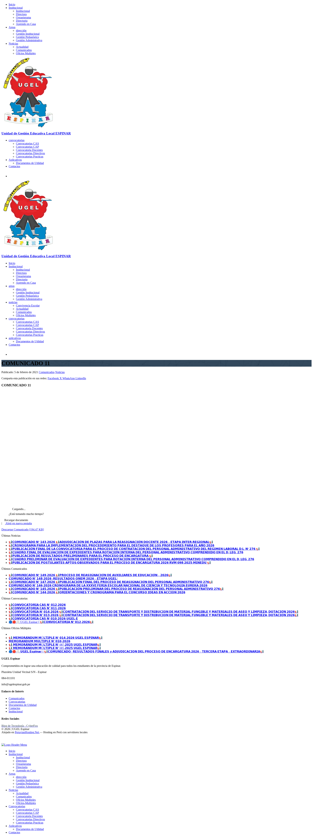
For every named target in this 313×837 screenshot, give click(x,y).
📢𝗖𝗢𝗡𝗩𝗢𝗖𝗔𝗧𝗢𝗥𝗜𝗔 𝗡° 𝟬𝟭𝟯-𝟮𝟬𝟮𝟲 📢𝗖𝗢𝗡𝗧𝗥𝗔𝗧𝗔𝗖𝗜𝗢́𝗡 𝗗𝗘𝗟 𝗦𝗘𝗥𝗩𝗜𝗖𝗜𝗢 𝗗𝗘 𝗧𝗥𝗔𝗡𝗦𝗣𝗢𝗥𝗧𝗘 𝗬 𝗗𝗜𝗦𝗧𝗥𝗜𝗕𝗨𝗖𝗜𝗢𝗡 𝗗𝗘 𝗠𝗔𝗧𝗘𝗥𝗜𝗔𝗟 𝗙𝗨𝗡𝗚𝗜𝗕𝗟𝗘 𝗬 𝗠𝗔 (153, 615)
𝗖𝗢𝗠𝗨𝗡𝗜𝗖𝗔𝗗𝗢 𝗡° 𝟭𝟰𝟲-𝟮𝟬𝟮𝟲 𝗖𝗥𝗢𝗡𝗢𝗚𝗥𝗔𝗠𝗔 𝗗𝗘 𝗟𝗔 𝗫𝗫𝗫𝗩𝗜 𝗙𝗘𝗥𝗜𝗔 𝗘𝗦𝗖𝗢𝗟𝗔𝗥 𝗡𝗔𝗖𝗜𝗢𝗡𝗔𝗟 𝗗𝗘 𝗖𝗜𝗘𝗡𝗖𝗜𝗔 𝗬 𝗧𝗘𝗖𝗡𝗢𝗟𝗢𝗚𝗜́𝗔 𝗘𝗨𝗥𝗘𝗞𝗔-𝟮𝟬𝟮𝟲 (108, 585)
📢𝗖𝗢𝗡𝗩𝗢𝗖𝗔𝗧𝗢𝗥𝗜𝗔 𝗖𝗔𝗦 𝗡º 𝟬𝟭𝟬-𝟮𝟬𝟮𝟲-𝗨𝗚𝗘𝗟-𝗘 (43, 618)
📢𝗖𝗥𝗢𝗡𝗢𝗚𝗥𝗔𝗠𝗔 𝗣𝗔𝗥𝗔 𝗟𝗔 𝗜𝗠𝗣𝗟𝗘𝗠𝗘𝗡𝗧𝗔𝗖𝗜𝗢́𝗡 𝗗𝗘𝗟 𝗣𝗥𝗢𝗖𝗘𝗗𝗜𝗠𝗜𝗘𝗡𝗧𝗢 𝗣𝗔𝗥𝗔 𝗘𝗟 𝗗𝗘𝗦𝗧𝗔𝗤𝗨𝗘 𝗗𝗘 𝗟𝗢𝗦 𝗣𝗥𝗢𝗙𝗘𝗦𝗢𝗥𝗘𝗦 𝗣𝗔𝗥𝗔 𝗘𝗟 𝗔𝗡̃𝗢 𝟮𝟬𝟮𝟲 (111, 545)
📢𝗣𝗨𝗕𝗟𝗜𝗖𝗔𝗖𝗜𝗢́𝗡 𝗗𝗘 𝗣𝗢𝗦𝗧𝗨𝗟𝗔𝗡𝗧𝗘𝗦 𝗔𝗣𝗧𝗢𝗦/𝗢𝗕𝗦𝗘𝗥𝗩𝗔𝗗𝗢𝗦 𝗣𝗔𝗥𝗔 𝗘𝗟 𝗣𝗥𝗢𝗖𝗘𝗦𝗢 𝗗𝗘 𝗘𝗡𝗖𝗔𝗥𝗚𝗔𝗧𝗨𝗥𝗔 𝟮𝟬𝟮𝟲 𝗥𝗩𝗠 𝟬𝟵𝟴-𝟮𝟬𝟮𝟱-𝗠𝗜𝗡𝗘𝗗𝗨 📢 (110, 562)
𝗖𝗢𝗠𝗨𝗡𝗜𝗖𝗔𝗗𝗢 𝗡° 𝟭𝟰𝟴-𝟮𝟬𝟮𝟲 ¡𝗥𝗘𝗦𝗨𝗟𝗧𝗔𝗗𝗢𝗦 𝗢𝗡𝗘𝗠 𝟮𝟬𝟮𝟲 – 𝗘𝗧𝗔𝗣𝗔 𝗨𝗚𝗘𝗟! (63, 578)
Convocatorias (17, 701)
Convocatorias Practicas (29, 156)
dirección (21, 30)
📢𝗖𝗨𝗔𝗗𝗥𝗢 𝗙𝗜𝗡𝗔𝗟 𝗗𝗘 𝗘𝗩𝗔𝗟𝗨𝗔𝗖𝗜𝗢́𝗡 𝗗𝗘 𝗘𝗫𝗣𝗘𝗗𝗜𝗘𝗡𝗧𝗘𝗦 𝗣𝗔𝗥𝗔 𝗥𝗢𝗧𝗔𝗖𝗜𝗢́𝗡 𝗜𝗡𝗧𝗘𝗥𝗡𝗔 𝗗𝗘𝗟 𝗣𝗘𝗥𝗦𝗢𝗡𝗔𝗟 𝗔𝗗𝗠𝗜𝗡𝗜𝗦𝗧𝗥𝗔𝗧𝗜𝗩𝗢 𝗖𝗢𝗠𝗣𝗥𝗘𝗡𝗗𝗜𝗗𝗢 (126, 552)
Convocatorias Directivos (30, 153)
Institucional (16, 7)
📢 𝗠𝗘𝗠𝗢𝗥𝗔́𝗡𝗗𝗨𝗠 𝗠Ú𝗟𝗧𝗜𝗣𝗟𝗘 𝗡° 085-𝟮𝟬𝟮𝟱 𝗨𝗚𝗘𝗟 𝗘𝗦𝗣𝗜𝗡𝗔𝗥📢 (55, 648)
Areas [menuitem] (12, 773)
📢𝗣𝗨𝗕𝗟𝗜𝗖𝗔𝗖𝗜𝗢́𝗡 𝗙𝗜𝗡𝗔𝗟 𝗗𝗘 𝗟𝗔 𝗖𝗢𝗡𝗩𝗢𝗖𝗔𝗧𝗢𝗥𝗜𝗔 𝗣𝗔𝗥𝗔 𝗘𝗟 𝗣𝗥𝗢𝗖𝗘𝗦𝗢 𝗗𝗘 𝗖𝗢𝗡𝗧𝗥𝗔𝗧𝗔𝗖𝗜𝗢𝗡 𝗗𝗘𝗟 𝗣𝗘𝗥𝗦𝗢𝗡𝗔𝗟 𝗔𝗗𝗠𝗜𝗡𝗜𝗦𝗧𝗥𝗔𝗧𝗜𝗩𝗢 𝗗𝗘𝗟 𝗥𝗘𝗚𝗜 (134, 548)
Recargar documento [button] (16, 520)
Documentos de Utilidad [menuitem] (30, 829)
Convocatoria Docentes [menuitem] (29, 816)
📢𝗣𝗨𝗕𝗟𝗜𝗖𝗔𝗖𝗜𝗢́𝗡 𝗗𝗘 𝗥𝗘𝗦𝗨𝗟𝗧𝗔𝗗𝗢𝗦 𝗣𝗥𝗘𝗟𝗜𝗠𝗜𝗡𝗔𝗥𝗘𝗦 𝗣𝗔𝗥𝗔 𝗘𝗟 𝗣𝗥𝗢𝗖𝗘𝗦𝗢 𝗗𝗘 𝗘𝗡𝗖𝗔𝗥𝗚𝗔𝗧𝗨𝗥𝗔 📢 (81, 555)
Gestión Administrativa (29, 40)
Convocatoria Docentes (29, 150)
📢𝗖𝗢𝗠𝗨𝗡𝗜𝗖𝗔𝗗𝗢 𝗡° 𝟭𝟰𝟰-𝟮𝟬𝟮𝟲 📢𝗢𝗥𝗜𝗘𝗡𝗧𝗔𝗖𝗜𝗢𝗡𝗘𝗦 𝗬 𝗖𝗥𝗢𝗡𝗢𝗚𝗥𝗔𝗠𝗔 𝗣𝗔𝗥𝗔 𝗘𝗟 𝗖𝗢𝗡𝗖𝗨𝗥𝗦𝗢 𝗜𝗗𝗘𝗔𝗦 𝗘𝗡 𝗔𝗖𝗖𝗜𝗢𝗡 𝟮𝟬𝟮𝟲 (97, 592)
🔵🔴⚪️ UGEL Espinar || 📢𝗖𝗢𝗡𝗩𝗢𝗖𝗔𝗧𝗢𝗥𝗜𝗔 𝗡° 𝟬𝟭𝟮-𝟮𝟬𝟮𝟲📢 (51, 622)
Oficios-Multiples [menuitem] (26, 803)
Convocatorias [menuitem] (17, 806)
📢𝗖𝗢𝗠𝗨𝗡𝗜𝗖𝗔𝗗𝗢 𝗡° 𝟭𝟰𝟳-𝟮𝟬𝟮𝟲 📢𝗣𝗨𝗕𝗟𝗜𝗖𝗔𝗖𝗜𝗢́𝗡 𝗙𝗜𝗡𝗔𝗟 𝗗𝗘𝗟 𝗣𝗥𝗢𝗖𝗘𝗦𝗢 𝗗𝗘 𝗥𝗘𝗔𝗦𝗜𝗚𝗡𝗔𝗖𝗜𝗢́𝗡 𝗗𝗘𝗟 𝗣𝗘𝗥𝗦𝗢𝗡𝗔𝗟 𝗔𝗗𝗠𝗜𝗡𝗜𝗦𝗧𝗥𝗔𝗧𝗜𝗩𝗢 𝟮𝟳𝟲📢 (111, 582)
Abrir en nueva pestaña (18, 523)
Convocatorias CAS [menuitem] (27, 809)
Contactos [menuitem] (14, 832)
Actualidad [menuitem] (22, 793)
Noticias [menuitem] (13, 790)
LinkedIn (81, 378)
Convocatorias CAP (27, 146)
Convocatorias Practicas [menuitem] (29, 822)
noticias (13, 302)
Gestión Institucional (27, 33)
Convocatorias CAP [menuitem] (27, 812)
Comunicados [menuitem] (24, 796)
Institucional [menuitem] (16, 754)
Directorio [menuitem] (22, 767)
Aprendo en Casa (26, 24)
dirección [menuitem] (21, 777)
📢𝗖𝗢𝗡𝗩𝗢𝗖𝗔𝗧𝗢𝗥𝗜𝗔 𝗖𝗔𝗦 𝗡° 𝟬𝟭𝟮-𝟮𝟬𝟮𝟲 (37, 604)
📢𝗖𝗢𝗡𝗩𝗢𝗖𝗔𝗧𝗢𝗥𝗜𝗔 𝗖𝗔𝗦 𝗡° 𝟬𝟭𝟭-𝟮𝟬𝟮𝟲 (37, 608)
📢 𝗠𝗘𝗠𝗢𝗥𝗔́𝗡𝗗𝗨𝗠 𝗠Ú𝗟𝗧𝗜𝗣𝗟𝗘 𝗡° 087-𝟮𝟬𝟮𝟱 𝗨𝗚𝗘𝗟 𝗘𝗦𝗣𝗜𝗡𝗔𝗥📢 (55, 644)
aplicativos (15, 338)
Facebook (54, 378)
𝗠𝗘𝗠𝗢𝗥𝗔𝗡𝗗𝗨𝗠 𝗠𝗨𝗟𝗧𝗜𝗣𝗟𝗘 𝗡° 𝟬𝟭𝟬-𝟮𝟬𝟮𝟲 (39, 641)
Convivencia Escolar (28, 305)
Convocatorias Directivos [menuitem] (30, 819)
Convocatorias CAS (27, 143)
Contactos (14, 166)
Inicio (12, 4)
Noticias (13, 43)
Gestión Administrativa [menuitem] (29, 786)
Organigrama (23, 17)
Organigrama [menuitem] (23, 763)
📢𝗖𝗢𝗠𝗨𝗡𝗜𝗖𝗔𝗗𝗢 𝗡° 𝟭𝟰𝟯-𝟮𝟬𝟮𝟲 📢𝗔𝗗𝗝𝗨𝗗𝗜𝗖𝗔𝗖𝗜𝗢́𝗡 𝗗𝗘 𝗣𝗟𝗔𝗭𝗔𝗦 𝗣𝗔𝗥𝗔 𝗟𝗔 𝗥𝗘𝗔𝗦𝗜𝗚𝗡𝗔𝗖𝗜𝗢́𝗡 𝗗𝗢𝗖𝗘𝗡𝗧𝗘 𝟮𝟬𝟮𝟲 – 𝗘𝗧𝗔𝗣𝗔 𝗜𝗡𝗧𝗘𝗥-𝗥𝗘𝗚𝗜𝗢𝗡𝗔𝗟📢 (111, 542)
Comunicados (24, 50)
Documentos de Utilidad (30, 163)
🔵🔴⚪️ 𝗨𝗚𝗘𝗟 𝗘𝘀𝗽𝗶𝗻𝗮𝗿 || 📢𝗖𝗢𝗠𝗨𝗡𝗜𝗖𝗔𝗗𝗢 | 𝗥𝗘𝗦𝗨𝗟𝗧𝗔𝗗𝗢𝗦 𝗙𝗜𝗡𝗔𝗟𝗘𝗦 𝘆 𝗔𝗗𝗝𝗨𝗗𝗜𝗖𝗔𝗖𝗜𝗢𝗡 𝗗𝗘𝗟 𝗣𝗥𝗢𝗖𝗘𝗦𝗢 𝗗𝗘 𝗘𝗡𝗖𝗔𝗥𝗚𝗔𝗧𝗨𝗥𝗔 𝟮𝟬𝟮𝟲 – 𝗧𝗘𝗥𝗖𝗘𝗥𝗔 (136, 651)
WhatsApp (69, 378)
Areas (12, 27)
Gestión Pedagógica (27, 37)
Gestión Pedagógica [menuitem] (27, 783)
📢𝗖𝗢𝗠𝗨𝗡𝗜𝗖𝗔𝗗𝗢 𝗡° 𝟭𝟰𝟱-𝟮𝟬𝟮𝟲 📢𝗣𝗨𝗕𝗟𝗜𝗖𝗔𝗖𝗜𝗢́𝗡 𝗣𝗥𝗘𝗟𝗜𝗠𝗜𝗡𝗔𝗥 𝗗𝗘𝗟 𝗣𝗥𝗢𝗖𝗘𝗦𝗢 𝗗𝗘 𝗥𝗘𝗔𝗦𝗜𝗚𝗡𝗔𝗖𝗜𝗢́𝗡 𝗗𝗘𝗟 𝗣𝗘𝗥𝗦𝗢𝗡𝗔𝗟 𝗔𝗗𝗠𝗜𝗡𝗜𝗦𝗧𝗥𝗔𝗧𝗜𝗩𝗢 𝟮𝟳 (116, 588)
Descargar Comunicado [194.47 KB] (22, 529)
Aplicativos (15, 159)
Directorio (22, 20)
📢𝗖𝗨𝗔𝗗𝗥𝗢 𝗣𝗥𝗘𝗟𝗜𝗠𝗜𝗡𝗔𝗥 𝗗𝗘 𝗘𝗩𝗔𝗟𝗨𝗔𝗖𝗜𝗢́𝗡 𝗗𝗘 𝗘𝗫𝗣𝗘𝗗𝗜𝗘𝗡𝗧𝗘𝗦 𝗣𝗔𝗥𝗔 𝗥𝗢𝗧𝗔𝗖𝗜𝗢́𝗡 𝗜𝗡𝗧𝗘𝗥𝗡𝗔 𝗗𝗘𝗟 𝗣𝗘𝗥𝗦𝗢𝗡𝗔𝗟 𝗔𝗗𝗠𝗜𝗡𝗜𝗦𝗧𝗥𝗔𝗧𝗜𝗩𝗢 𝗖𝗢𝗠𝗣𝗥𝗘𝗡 (131, 559)
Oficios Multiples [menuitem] (26, 799)
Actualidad (22, 46)
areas (11, 286)
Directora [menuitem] (21, 760)
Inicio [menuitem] (12, 750)
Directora (21, 14)
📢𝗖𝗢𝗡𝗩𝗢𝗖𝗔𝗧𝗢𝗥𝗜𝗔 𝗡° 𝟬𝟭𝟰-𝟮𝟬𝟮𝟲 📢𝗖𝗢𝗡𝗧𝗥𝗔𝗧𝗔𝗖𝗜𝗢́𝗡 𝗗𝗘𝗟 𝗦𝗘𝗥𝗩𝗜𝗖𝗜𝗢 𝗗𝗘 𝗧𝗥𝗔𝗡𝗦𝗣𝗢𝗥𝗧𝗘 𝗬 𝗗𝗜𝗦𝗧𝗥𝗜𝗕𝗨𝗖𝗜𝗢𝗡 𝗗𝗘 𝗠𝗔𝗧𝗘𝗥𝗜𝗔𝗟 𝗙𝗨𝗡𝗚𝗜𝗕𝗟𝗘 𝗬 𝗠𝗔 (153, 611)
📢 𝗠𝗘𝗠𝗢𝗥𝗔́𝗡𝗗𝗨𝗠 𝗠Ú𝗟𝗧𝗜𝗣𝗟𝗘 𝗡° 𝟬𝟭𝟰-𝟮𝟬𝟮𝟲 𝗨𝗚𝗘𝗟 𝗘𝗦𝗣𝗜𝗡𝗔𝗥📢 (56, 637)
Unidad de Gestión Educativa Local (36, 133)
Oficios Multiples (26, 53)
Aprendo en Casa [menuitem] (26, 770)
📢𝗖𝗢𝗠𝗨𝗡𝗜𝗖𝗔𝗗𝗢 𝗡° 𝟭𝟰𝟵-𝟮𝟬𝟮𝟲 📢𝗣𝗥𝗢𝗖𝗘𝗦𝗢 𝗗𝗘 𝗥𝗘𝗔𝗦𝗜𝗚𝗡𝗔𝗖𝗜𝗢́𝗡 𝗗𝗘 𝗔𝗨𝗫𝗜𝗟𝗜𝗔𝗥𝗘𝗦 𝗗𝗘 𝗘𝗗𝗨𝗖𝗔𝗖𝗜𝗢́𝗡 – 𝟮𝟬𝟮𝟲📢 (90, 575)
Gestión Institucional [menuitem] (27, 780)
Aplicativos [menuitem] (15, 825)
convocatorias (16, 140)
